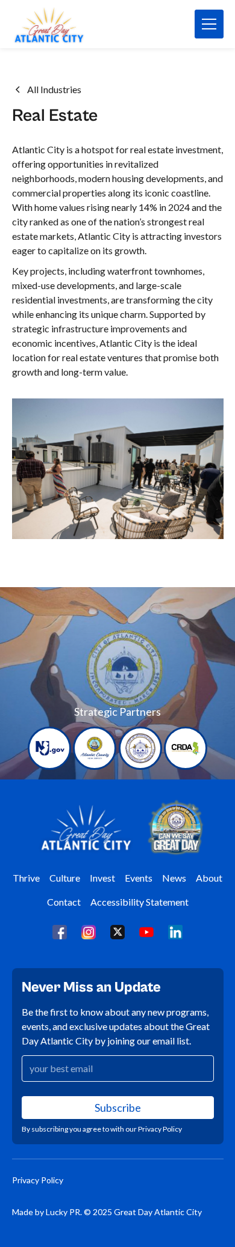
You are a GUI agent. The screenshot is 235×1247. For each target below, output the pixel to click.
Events (138, 877)
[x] (117, 931)
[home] (65, 24)
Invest (102, 877)
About (209, 877)
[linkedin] (175, 931)
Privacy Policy (37, 1180)
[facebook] (59, 931)
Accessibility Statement (139, 901)
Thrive (26, 877)
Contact (64, 901)
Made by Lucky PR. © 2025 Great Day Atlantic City (107, 1212)
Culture (64, 877)
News (174, 877)
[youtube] (146, 931)
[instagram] (88, 931)
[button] (209, 24)
